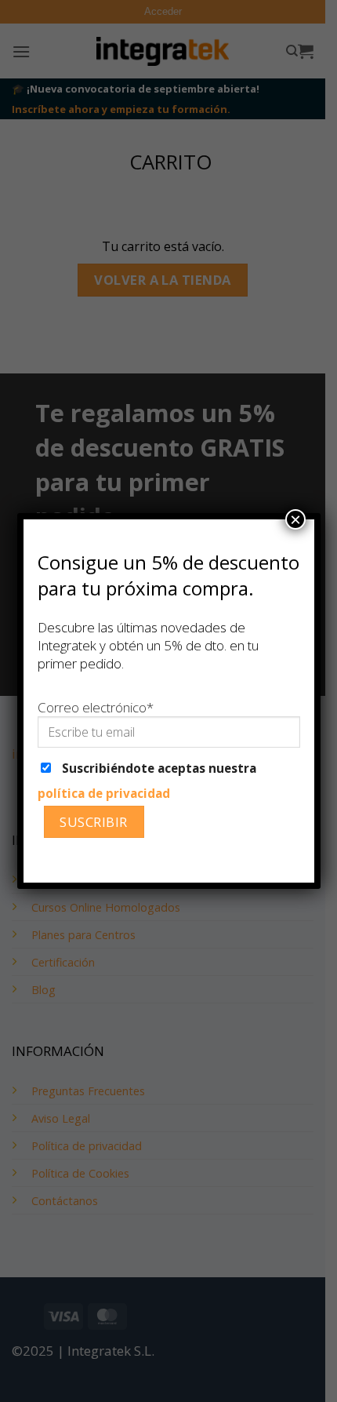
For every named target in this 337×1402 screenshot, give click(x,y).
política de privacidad (104, 793)
